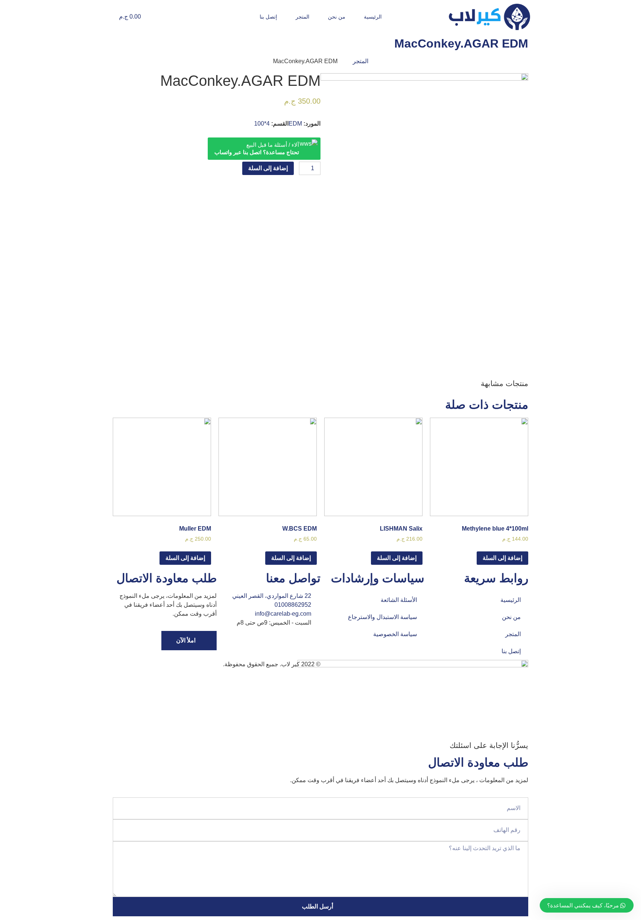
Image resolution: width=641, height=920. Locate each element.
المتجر (302, 16)
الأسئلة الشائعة (399, 600)
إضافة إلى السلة (268, 168)
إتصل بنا (268, 16)
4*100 (262, 123)
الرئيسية (373, 16)
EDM (295, 123)
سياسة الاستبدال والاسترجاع (382, 617)
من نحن (336, 16)
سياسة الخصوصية (395, 634)
